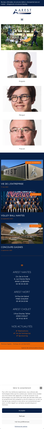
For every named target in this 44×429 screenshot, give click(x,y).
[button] (41, 388)
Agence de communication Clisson (32, 348)
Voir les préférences (22, 422)
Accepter (22, 411)
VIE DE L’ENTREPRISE (12, 183)
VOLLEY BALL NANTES (13, 215)
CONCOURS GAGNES (12, 247)
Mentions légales (6, 344)
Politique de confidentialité (21, 344)
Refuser (22, 416)
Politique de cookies (21, 426)
